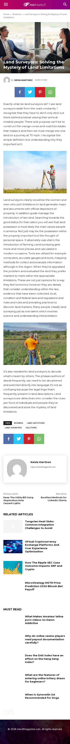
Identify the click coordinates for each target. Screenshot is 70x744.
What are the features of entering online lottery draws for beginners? (45, 678)
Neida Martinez (23, 80)
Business (17, 14)
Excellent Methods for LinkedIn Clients (54, 499)
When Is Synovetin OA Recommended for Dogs (42, 696)
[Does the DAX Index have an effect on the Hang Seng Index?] (12, 660)
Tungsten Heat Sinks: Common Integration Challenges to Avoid (39, 525)
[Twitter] (30, 92)
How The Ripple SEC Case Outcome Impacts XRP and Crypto (43, 566)
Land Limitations (36, 423)
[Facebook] (20, 92)
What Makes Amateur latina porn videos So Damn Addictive (44, 620)
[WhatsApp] (50, 92)
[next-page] (11, 712)
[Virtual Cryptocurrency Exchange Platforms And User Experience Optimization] (12, 546)
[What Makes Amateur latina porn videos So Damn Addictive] (12, 621)
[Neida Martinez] (7, 80)
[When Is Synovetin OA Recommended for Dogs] (12, 699)
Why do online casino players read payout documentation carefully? (45, 639)
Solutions (31, 428)
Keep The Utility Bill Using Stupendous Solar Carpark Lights (18, 500)
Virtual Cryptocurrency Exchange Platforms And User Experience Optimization (42, 546)
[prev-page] (5, 712)
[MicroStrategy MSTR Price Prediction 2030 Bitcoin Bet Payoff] (12, 587)
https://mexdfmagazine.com (43, 467)
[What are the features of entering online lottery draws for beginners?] (12, 680)
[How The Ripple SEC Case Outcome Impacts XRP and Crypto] (12, 567)
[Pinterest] (40, 92)
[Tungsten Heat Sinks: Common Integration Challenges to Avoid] (12, 526)
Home (6, 14)
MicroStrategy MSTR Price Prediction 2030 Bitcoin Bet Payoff (44, 586)
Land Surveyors (13, 428)
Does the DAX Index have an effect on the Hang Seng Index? (44, 659)
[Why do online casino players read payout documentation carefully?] (12, 641)
